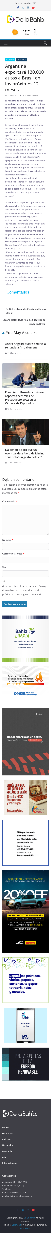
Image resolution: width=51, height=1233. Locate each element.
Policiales (6, 1139)
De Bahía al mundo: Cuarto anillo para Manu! (26, 311)
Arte (4, 1157)
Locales (5, 1127)
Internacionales (9, 1163)
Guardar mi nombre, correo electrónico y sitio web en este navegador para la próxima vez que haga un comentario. (24, 590)
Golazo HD (7, 1133)
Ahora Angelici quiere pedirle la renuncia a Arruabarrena (25, 345)
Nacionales (22, 60)
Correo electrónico (13, 553)
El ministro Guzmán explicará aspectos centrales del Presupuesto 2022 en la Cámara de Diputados (24, 397)
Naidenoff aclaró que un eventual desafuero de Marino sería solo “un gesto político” (24, 453)
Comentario (9, 501)
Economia (10, 60)
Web (4, 567)
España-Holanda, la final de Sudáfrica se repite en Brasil (24, 322)
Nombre (7, 540)
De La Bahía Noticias (30, 95)
